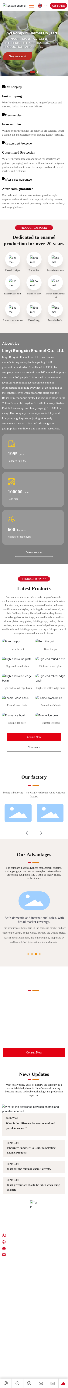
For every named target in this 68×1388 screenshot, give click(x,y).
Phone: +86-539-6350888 (22, 1235)
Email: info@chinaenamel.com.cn (27, 1248)
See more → (17, 56)
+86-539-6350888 (18, 1020)
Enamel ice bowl (34, 293)
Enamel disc (34, 270)
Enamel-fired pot (12, 270)
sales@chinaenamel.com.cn (26, 1038)
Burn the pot (17, 649)
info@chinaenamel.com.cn (25, 1029)
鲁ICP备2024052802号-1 (16, 1297)
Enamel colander (55, 320)
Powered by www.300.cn (20, 1301)
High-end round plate (17, 666)
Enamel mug (33, 320)
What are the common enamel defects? (29, 1168)
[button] (32, 72)
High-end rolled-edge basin (17, 687)
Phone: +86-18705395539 (22, 1241)
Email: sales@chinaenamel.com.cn (27, 1254)
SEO (4, 1301)
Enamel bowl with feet (13, 320)
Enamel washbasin (55, 270)
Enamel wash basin (12, 293)
